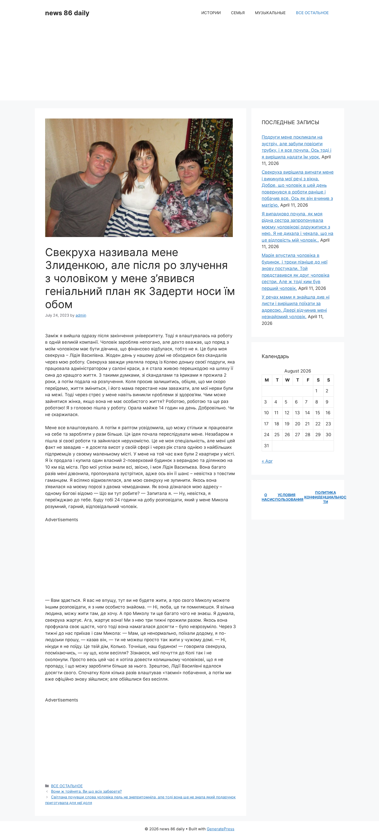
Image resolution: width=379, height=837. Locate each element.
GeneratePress (220, 828)
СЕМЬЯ (238, 12)
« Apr (267, 461)
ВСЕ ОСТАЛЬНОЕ (312, 12)
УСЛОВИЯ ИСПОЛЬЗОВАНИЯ (286, 497)
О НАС (266, 497)
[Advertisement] (189, 64)
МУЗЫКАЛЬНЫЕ (270, 12)
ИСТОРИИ (211, 12)
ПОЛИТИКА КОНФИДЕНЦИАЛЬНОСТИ (325, 497)
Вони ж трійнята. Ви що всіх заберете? (86, 791)
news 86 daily (67, 13)
